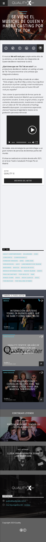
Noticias (23, 14)
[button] (32, 130)
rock (18, 278)
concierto (7, 257)
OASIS (39, 271)
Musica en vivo (27, 267)
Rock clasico (27, 278)
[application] (23, 130)
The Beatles (8, 281)
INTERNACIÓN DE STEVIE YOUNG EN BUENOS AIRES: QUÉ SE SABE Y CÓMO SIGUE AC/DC (23, 313)
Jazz (18, 264)
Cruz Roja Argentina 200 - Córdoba (18, 505)
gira (22, 261)
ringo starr (8, 278)
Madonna (7, 267)
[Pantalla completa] (37, 142)
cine (36, 254)
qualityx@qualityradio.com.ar (16, 501)
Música (6, 301)
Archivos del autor (23, 181)
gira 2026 (29, 261)
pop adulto (24, 274)
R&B (32, 274)
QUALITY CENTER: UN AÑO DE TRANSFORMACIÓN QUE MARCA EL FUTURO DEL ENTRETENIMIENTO (23, 349)
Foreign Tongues (10, 261)
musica (16, 267)
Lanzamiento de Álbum (31, 264)
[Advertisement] (23, 217)
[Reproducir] (9, 142)
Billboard (27, 254)
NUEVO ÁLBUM (29, 271)
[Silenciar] (33, 142)
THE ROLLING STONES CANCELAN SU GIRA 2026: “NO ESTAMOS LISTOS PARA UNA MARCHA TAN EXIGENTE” (23, 385)
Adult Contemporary (12, 254)
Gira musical (8, 264)
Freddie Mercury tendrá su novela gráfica (23, 426)
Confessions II (20, 257)
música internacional (12, 271)
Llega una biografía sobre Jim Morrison (23, 454)
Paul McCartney (10, 274)
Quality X (9, 173)
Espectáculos (8, 337)
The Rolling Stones (23, 281)
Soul (37, 278)
